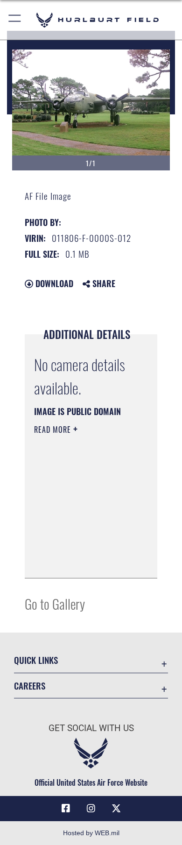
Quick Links (36, 660)
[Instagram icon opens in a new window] (91, 809)
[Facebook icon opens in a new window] (66, 809)
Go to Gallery (55, 603)
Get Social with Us (91, 728)
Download (53, 283)
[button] (15, 20)
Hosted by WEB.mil (91, 833)
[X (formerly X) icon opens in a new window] (116, 809)
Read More (53, 429)
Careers (29, 685)
